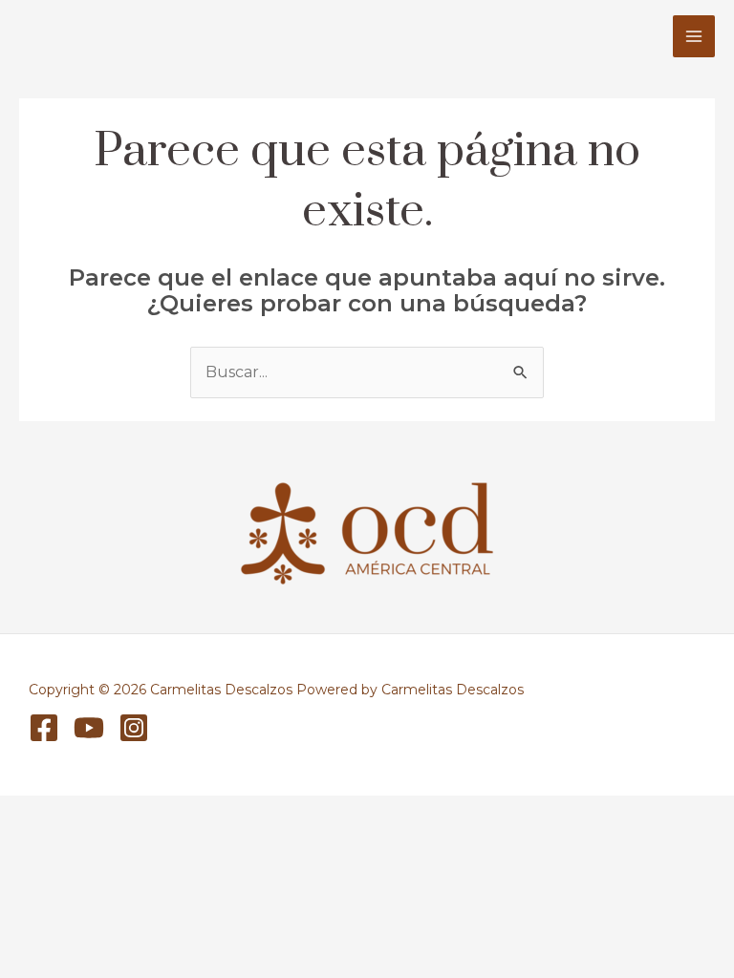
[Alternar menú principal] (694, 36)
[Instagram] (134, 727)
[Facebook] (44, 727)
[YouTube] (89, 727)
